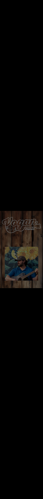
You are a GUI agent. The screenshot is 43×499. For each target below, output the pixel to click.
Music (20, 251)
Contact (26, 251)
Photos (23, 251)
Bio (18, 251)
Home (16, 251)
